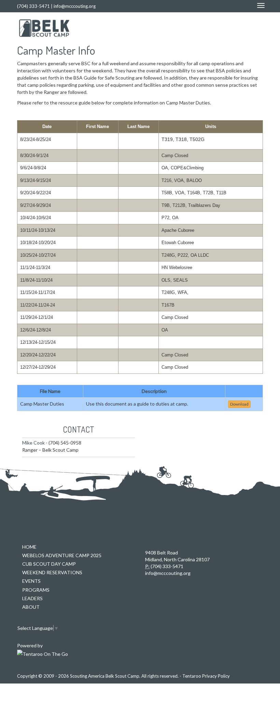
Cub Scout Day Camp (49, 564)
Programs (36, 590)
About (31, 607)
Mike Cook (33, 443)
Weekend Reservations (52, 572)
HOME (29, 547)
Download (239, 404)
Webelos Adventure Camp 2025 (61, 555)
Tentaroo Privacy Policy (206, 676)
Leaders (32, 598)
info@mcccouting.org (75, 6)
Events (31, 581)
